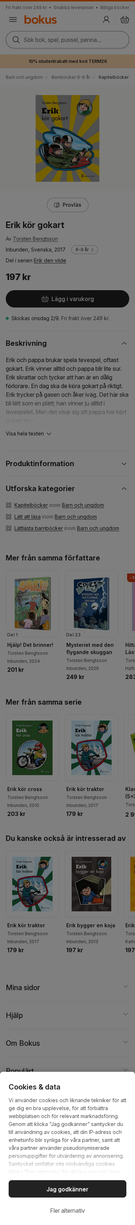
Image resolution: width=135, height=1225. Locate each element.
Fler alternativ (67, 1210)
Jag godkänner (67, 1189)
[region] (67, 1148)
